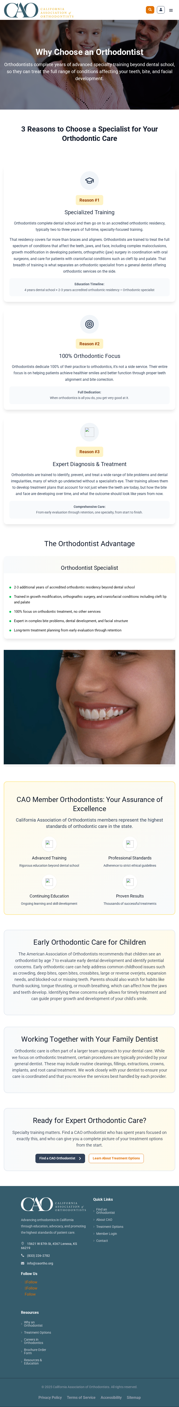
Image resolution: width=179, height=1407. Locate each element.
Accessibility (111, 1398)
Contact (102, 1241)
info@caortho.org (40, 1263)
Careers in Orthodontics (33, 1341)
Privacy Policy (50, 1398)
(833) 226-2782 (38, 1255)
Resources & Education (33, 1361)
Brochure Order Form (35, 1351)
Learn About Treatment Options (116, 1158)
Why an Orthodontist (33, 1324)
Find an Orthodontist (105, 1211)
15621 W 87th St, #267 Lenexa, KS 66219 (49, 1246)
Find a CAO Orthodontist (60, 1158)
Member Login (106, 1234)
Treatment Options (109, 1227)
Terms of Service (81, 1398)
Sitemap (134, 1398)
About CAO (104, 1220)
